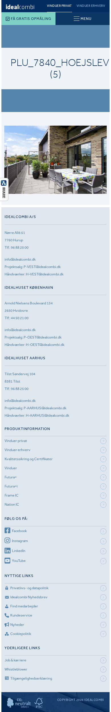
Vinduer (11, 468)
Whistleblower (16, 669)
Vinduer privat (59, 6)
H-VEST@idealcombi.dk (44, 274)
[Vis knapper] (4, 199)
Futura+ (11, 477)
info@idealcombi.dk (20, 259)
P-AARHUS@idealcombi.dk (45, 408)
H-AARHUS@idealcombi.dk (47, 415)
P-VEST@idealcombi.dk (42, 267)
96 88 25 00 (19, 247)
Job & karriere (15, 660)
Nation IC (12, 504)
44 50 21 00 (19, 318)
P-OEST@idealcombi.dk (42, 337)
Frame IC (11, 495)
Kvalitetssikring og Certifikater (29, 459)
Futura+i (11, 486)
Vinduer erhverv (91, 6)
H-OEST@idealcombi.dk (45, 344)
